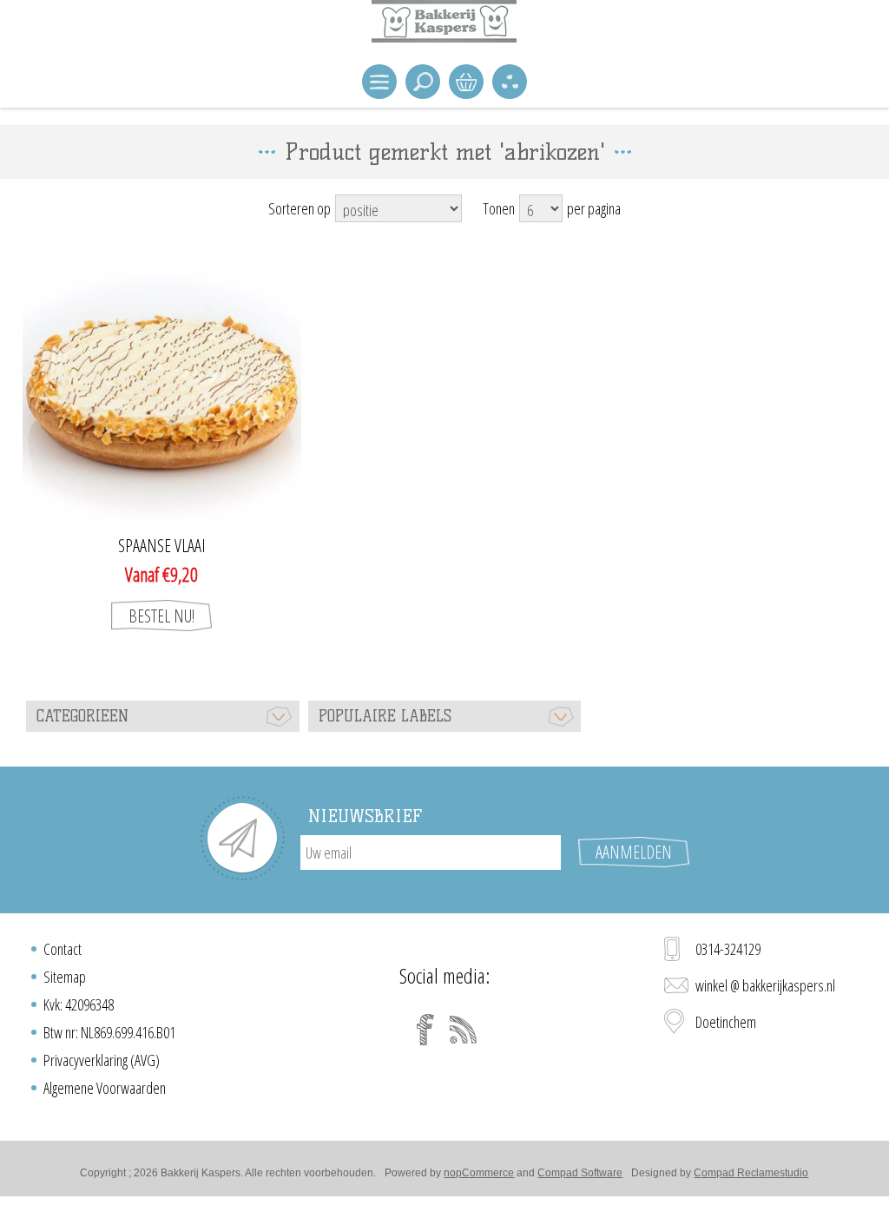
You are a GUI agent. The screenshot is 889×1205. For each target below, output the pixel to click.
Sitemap (64, 976)
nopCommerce (479, 1173)
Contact (62, 948)
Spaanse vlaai (162, 546)
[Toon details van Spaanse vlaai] (162, 387)
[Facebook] (425, 1029)
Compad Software (579, 1173)
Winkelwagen (466, 81)
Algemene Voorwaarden (104, 1087)
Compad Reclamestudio (751, 1173)
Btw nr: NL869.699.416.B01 (109, 1032)
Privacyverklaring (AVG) (101, 1060)
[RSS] (463, 1029)
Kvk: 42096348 (78, 1004)
